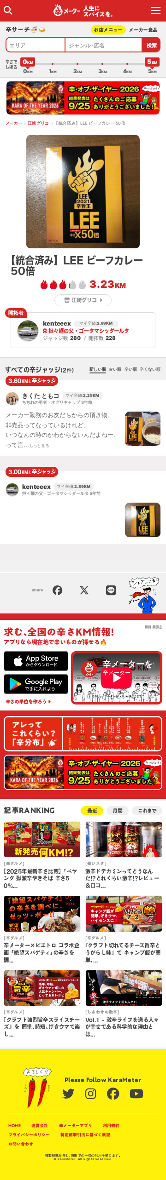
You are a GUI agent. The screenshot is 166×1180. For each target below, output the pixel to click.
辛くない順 (150, 369)
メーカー (14, 123)
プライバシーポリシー (29, 1135)
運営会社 (39, 1125)
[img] (8, 10)
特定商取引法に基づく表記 (85, 1135)
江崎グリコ (38, 123)
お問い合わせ (20, 1144)
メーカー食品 (143, 29)
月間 (118, 810)
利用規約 (111, 1125)
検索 (152, 45)
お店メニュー (108, 29)
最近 (92, 810)
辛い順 (131, 369)
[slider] (27, 64)
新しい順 (97, 369)
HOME (14, 1125)
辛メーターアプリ (75, 1125)
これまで (147, 810)
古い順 (115, 369)
